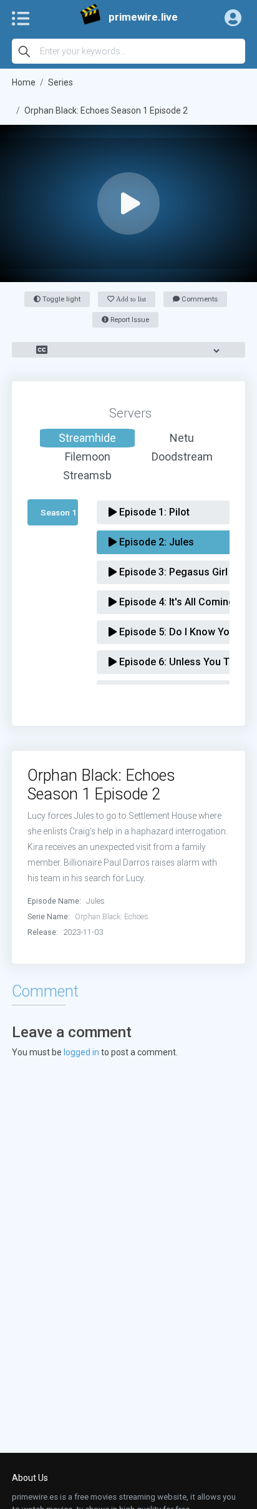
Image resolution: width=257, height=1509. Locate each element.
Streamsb (87, 475)
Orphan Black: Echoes (111, 916)
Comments (199, 299)
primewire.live (143, 17)
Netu (182, 437)
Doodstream (182, 456)
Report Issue (129, 320)
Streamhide (87, 437)
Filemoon (87, 456)
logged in (81, 1052)
